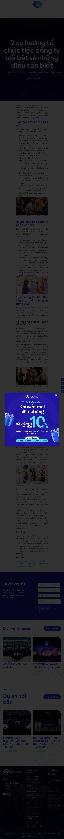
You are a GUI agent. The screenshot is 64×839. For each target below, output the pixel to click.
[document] (32, 419)
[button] (56, 395)
